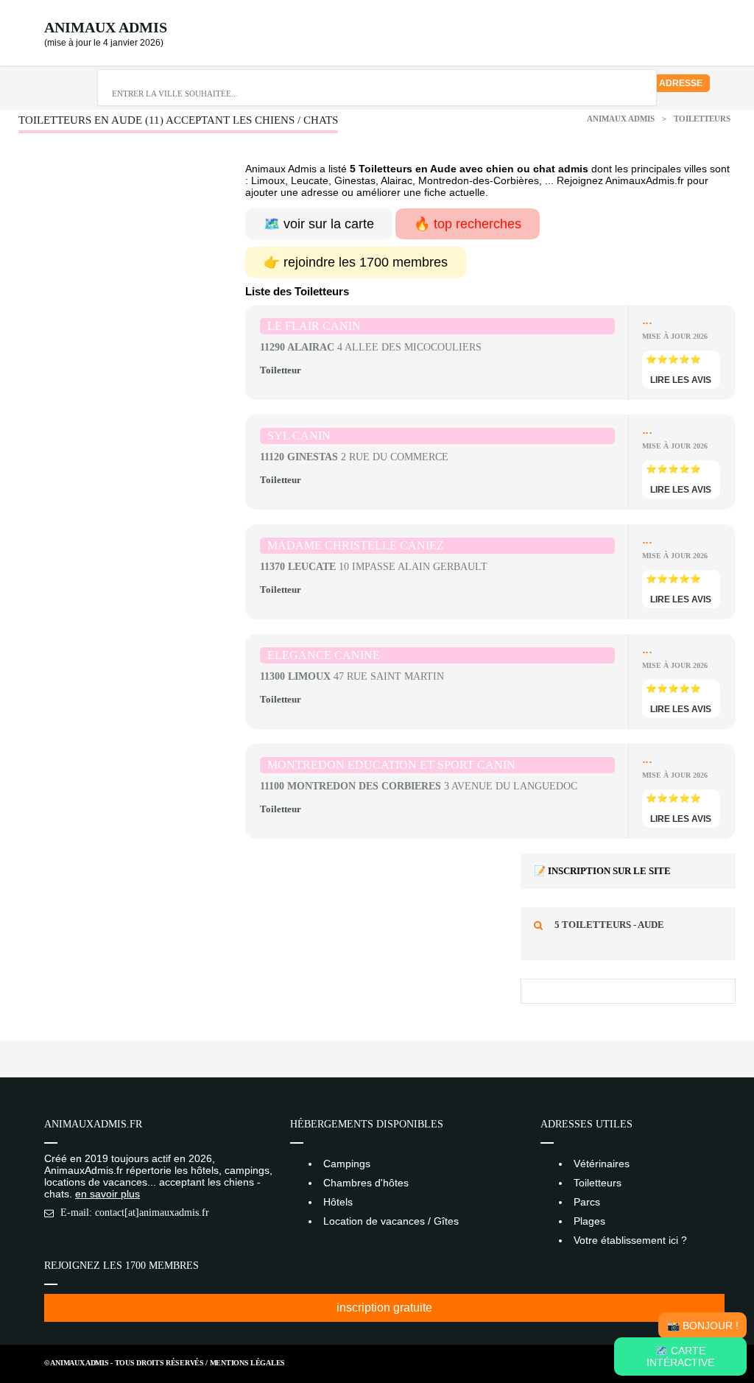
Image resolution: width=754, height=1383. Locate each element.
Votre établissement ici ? (630, 1240)
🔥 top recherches (467, 224)
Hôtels (338, 1202)
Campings (346, 1163)
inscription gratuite (384, 1307)
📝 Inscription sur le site (602, 870)
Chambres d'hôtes (366, 1183)
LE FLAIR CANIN (314, 326)
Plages (589, 1221)
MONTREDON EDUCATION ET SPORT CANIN (391, 765)
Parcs (587, 1202)
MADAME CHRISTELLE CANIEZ (355, 545)
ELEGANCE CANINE (323, 655)
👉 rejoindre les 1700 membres (356, 262)
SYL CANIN (299, 435)
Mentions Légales (247, 1363)
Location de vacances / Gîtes (391, 1221)
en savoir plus (107, 1194)
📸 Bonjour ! (703, 1325)
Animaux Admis (105, 27)
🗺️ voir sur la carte (319, 224)
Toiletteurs (702, 118)
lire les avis (680, 380)
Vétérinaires (602, 1163)
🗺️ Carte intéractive (680, 1356)
